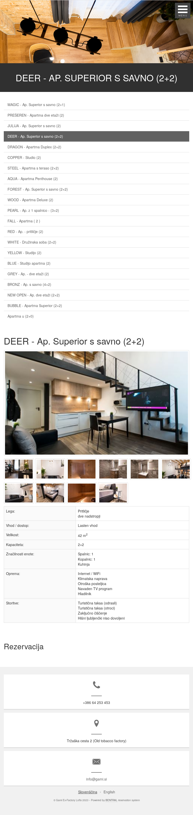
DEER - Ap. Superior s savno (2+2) (35, 136)
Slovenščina (87, 791)
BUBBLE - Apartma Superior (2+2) (35, 305)
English (109, 791)
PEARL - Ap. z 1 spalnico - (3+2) (33, 210)
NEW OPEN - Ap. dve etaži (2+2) (34, 294)
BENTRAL (111, 800)
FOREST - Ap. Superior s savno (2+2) (38, 189)
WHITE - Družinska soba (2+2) (32, 242)
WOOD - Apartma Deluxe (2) (30, 199)
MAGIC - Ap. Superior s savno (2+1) (36, 104)
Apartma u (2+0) (21, 316)
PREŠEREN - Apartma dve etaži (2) (36, 115)
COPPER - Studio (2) (24, 157)
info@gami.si (96, 779)
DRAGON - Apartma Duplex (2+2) (34, 146)
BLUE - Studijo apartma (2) (29, 263)
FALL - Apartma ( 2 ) (24, 220)
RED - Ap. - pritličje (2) (25, 231)
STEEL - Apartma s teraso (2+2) (33, 168)
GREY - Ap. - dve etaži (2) (28, 273)
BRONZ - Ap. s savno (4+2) (29, 284)
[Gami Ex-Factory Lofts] (97, 455)
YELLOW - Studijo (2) (24, 252)
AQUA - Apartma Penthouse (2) (33, 178)
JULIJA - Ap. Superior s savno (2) (34, 125)
